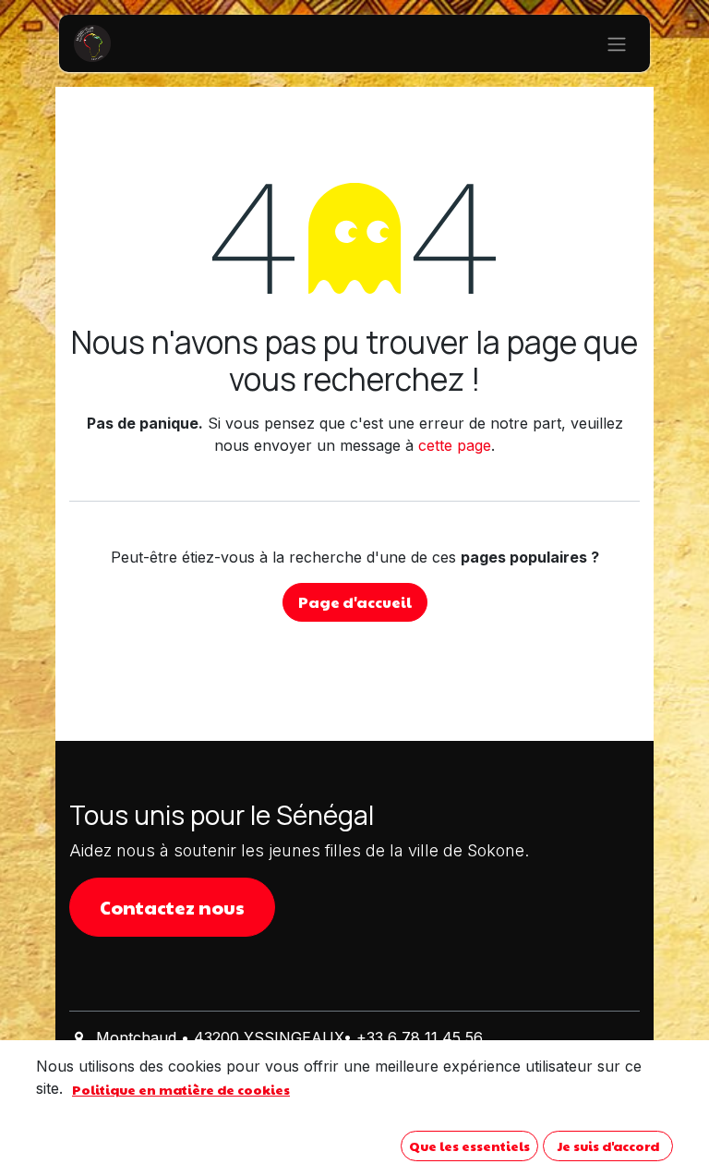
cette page (454, 445)
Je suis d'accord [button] (608, 1145)
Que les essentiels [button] (469, 1145)
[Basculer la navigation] (616, 43)
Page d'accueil (355, 601)
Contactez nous (172, 907)
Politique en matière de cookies (181, 1089)
